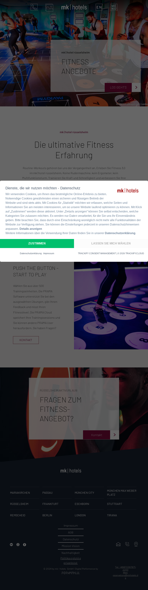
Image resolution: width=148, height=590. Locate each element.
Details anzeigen (30, 228)
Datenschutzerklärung (120, 233)
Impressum (48, 253)
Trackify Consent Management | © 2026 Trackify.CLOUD (111, 253)
